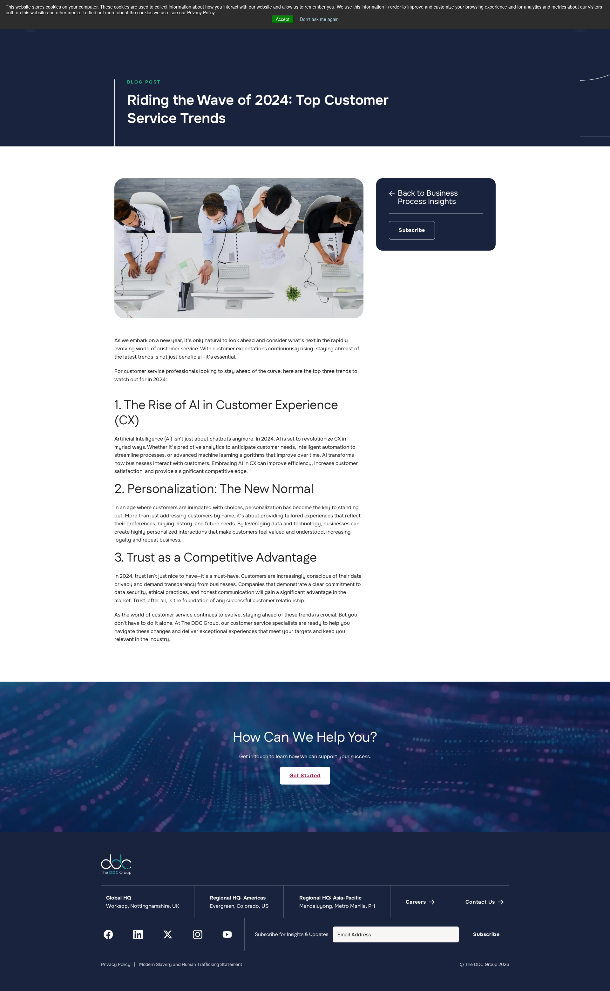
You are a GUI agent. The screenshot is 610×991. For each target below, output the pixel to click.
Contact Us (480, 902)
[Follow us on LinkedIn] (138, 934)
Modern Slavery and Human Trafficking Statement (190, 964)
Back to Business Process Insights (428, 197)
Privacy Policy (115, 964)
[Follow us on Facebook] (108, 934)
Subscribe (412, 230)
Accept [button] (282, 19)
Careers (416, 902)
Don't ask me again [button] (319, 19)
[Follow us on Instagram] (197, 934)
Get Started (305, 775)
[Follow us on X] (167, 934)
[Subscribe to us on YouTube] (227, 934)
